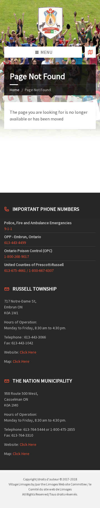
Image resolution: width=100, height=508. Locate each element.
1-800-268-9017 (16, 256)
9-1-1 (8, 228)
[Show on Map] (90, 52)
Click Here (28, 352)
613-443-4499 (15, 242)
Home (14, 89)
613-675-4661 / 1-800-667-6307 (29, 270)
